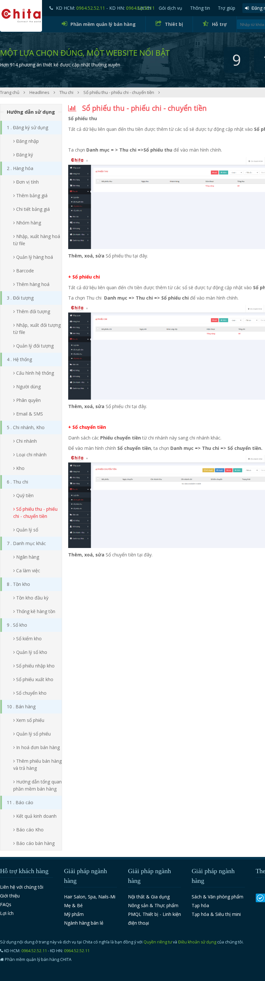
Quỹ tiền (24, 495)
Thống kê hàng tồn (35, 611)
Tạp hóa (200, 905)
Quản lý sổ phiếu (33, 734)
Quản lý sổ (26, 530)
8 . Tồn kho (18, 584)
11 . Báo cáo (20, 802)
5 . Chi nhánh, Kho (26, 427)
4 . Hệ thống (19, 359)
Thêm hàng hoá (32, 284)
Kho (20, 468)
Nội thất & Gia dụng (149, 897)
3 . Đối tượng (20, 298)
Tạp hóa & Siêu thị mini (216, 914)
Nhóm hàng (28, 223)
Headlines (39, 92)
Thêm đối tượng (32, 311)
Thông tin (200, 8)
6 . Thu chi (17, 482)
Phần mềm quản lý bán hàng (103, 24)
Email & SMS (29, 414)
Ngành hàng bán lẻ (83, 923)
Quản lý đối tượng (34, 346)
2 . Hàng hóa (20, 168)
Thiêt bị (174, 24)
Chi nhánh (26, 441)
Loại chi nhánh (31, 454)
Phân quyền (28, 400)
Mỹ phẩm (74, 914)
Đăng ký (24, 155)
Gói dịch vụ (170, 8)
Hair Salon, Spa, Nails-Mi (89, 897)
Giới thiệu (10, 896)
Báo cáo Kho (29, 830)
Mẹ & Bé (73, 905)
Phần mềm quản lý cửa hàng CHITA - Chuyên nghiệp (21, 16)
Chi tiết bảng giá (32, 209)
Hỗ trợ (219, 24)
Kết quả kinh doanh (36, 816)
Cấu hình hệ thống (34, 373)
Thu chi (66, 92)
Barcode (24, 271)
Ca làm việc (27, 570)
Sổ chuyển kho (31, 693)
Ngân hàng (27, 557)
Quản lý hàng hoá (34, 257)
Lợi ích (7, 913)
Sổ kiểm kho (28, 638)
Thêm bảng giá (31, 195)
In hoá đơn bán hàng (37, 747)
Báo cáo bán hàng (35, 843)
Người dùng (28, 386)
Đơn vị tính (27, 182)
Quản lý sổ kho (31, 652)
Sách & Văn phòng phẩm (217, 897)
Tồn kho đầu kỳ (31, 598)
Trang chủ (10, 92)
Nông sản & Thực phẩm (153, 905)
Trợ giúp (226, 8)
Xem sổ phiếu (29, 720)
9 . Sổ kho (17, 625)
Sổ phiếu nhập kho (35, 666)
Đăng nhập (27, 141)
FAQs (5, 904)
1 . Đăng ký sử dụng (27, 127)
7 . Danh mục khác (26, 543)
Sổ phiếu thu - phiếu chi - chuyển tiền (119, 92)
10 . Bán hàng (21, 706)
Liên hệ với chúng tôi (21, 887)
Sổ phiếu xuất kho (34, 679)
